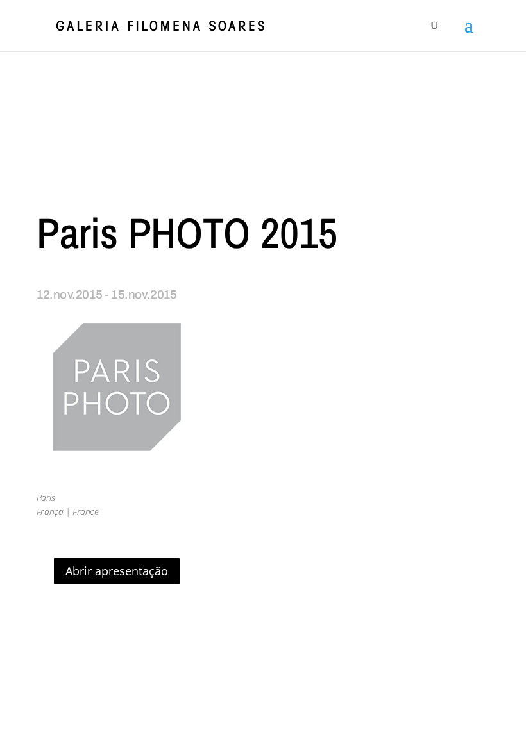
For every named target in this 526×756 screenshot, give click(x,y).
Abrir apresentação (116, 571)
